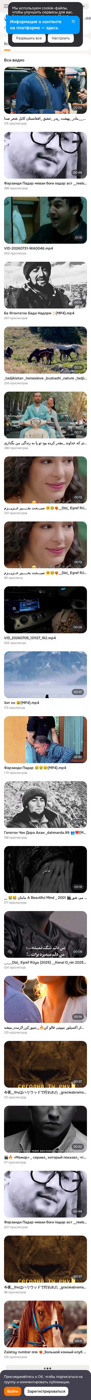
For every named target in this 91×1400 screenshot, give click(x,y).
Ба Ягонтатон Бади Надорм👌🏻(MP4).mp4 (39, 313)
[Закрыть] (73, 22)
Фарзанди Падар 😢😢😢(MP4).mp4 (35, 767)
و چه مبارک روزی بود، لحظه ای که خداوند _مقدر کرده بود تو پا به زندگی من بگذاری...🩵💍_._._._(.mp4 (45, 443)
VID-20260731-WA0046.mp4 (28, 248)
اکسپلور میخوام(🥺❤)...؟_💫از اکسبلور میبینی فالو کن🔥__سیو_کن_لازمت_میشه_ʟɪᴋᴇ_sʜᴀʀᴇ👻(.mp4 (45, 1027)
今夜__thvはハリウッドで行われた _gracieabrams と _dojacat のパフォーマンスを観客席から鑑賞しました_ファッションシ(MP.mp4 (45, 1092)
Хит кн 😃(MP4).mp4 (21, 702)
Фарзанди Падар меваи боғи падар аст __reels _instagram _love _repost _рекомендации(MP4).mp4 (45, 183)
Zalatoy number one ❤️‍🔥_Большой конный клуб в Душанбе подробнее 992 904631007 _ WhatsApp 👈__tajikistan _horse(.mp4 (45, 1352)
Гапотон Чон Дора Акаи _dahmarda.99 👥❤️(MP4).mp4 (45, 832)
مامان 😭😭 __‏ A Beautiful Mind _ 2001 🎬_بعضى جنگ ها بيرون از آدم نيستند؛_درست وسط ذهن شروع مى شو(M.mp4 (45, 897)
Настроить (61, 38)
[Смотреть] (45, 90)
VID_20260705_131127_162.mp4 (30, 638)
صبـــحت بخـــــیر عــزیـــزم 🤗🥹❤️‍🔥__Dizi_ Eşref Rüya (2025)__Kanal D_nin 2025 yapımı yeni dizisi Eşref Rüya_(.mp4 (45, 508)
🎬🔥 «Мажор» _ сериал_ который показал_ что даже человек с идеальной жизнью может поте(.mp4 (45, 1157)
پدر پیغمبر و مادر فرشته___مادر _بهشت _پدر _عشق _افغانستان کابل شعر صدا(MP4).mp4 (45, 118)
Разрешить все (29, 38)
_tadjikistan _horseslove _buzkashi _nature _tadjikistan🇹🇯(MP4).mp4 (45, 378)
